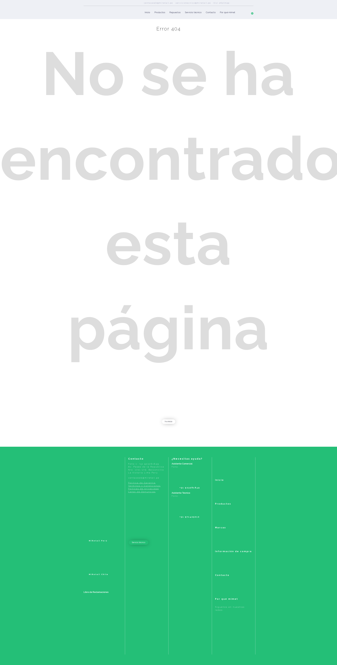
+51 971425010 (190, 517)
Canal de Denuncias (142, 492)
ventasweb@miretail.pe (158, 3)
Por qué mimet (226, 599)
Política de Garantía (142, 483)
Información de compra (233, 551)
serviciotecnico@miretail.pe (193, 3)
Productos (223, 504)
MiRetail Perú (97, 541)
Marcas (220, 527)
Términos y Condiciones (144, 486)
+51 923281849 (149, 464)
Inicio (219, 480)
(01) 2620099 (222, 3)
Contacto (222, 575)
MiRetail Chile (98, 574)
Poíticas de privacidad (143, 489)
